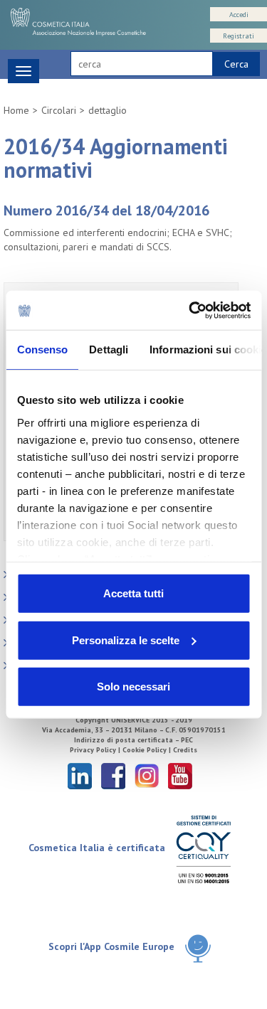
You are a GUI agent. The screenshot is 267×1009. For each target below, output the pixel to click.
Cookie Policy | (147, 749)
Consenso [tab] (42, 349)
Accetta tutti (133, 593)
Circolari (58, 110)
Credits (185, 749)
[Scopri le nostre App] (198, 947)
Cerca (236, 64)
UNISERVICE (130, 720)
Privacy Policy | (96, 749)
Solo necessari (133, 686)
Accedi (238, 14)
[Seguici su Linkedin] (80, 775)
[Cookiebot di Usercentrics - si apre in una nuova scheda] (190, 310)
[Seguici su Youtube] (180, 775)
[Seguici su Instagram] (147, 775)
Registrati (238, 36)
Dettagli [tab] (108, 349)
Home (16, 110)
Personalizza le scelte (125, 640)
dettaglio (107, 110)
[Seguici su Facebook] (113, 775)
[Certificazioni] (203, 848)
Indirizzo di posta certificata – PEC (133, 739)
